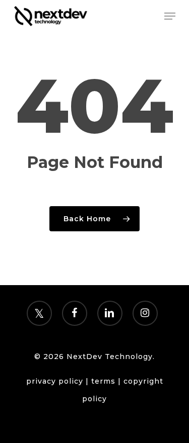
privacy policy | (58, 381)
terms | (107, 381)
